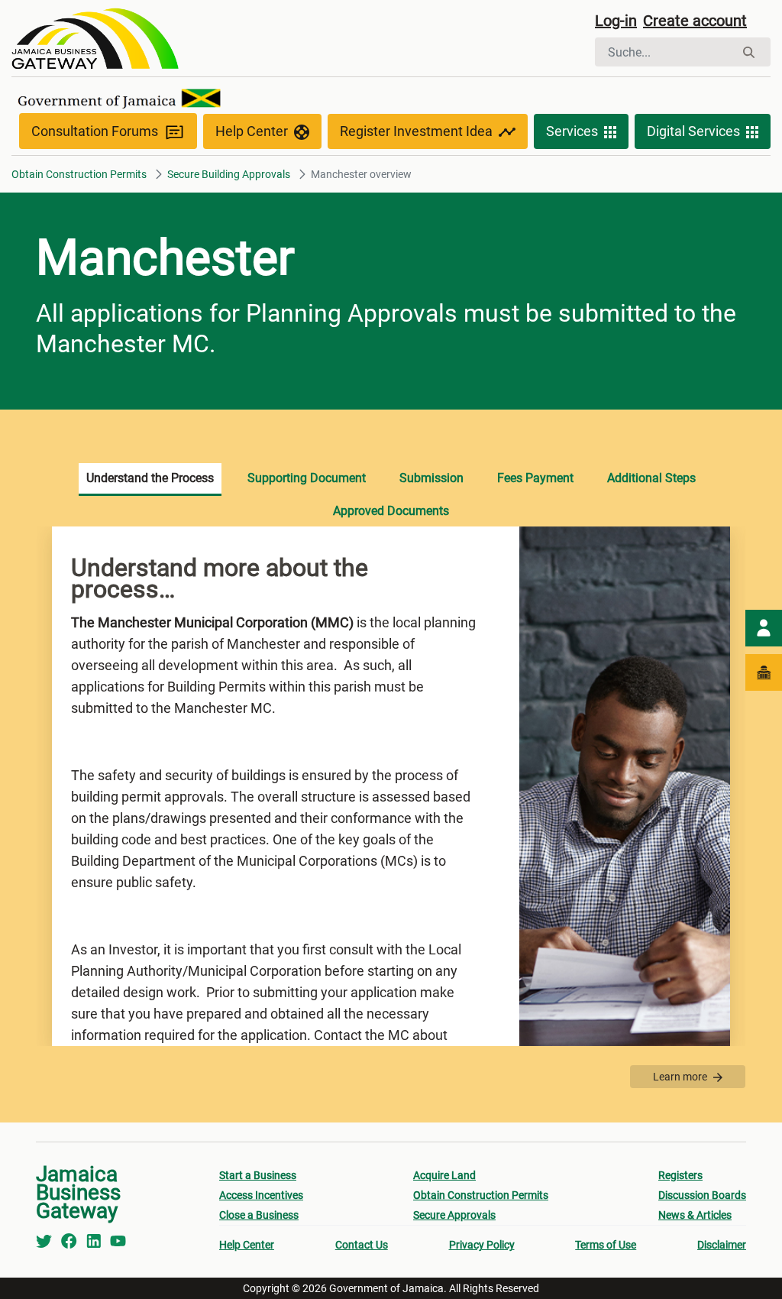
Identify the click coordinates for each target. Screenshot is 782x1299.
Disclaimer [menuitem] (721, 1245)
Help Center (251, 131)
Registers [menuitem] (680, 1175)
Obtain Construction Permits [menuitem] (480, 1195)
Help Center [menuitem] (246, 1245)
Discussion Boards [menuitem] (702, 1195)
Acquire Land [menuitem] (444, 1175)
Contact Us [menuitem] (361, 1245)
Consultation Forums (94, 131)
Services (572, 131)
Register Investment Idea (416, 131)
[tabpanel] (391, 786)
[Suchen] (749, 52)
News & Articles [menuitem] (695, 1215)
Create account (695, 20)
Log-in (616, 20)
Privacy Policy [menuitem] (482, 1245)
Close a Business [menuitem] (259, 1215)
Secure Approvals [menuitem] (454, 1215)
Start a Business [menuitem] (257, 1175)
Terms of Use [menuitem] (605, 1245)
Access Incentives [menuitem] (261, 1195)
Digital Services (693, 131)
